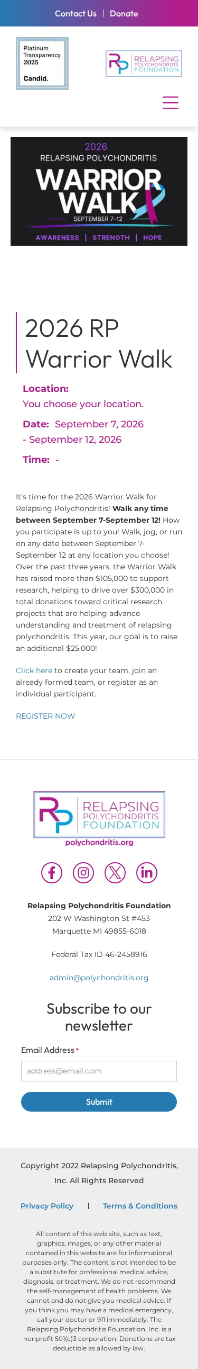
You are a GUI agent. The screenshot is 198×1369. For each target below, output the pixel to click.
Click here (35, 670)
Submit (99, 1101)
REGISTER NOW (46, 716)
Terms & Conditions (140, 1206)
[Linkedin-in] (146, 872)
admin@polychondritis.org (99, 977)
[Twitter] (115, 872)
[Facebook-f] (51, 872)
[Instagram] (83, 872)
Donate (124, 13)
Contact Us (76, 13)
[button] (170, 103)
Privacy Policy (47, 1206)
